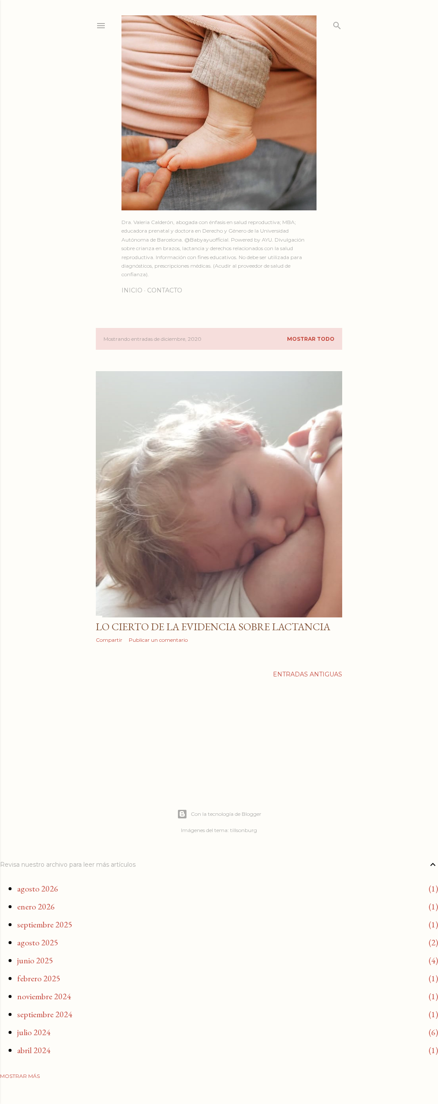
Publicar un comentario (158, 640)
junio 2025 (35, 960)
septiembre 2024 (44, 1014)
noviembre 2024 (44, 996)
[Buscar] (337, 23)
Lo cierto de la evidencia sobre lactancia (213, 626)
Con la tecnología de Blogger (226, 814)
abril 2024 (33, 1050)
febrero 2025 (38, 978)
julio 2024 (33, 1032)
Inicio (131, 290)
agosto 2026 (37, 888)
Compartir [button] (109, 640)
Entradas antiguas (307, 674)
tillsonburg (243, 830)
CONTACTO (164, 290)
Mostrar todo (310, 339)
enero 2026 (36, 906)
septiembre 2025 (44, 924)
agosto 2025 (37, 942)
